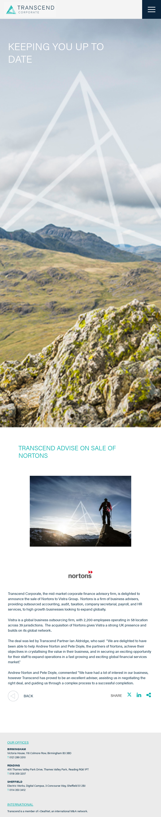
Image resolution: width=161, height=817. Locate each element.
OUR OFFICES (18, 742)
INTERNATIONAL (20, 804)
